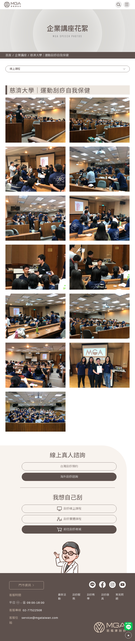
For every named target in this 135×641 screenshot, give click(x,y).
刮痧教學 (91, 596)
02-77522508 (32, 610)
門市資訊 (25, 585)
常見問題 (119, 596)
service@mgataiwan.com (40, 617)
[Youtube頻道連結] (122, 584)
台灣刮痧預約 (69, 466)
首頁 (8, 55)
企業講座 (21, 55)
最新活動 (62, 596)
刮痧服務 (76, 596)
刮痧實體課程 (72, 519)
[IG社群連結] (112, 584)
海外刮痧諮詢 (69, 476)
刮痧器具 (105, 596)
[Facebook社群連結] (102, 584)
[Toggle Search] (118, 4)
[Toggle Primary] (126, 4)
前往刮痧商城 (72, 529)
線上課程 (15, 68)
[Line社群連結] (92, 584)
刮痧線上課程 (72, 508)
